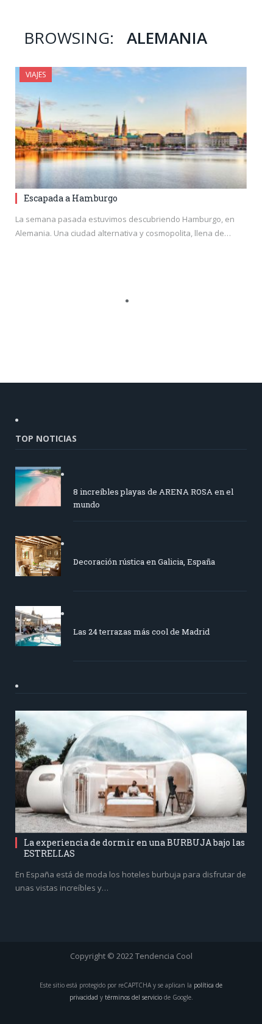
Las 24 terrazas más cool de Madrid (141, 631)
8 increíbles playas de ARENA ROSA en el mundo (153, 498)
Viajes (36, 74)
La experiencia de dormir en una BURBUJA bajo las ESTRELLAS (134, 848)
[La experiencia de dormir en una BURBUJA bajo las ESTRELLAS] (131, 771)
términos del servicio (133, 997)
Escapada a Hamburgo (71, 198)
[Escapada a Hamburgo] (131, 128)
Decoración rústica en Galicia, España (144, 561)
